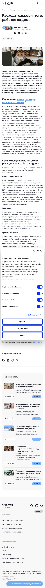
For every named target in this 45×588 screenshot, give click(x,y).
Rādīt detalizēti (33, 315)
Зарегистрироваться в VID (13, 558)
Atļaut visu (22, 321)
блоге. (27, 229)
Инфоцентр (6, 555)
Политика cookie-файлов (12, 520)
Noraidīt (22, 335)
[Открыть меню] (41, 3)
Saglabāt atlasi (22, 328)
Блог (4, 551)
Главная (4, 10)
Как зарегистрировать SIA (12, 562)
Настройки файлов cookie (12, 532)
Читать (36, 396)
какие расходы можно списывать (18, 101)
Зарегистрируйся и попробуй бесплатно (24, 584)
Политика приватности (11, 524)
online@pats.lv (8, 547)
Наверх (37, 511)
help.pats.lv (37, 342)
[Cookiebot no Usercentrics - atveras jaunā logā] (33, 251)
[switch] (40, 293)
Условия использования (12, 528)
